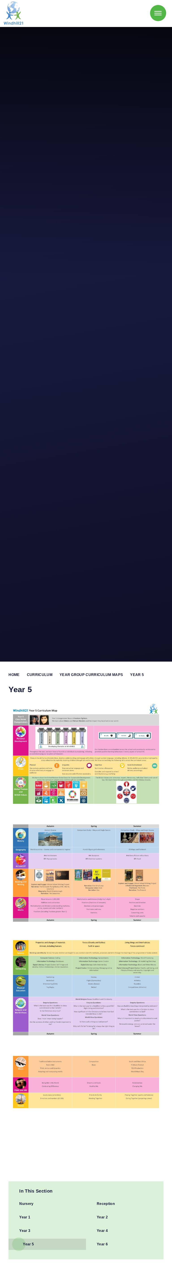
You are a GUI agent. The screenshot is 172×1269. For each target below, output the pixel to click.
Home (14, 675)
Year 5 (137, 675)
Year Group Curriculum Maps (91, 675)
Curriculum (39, 675)
